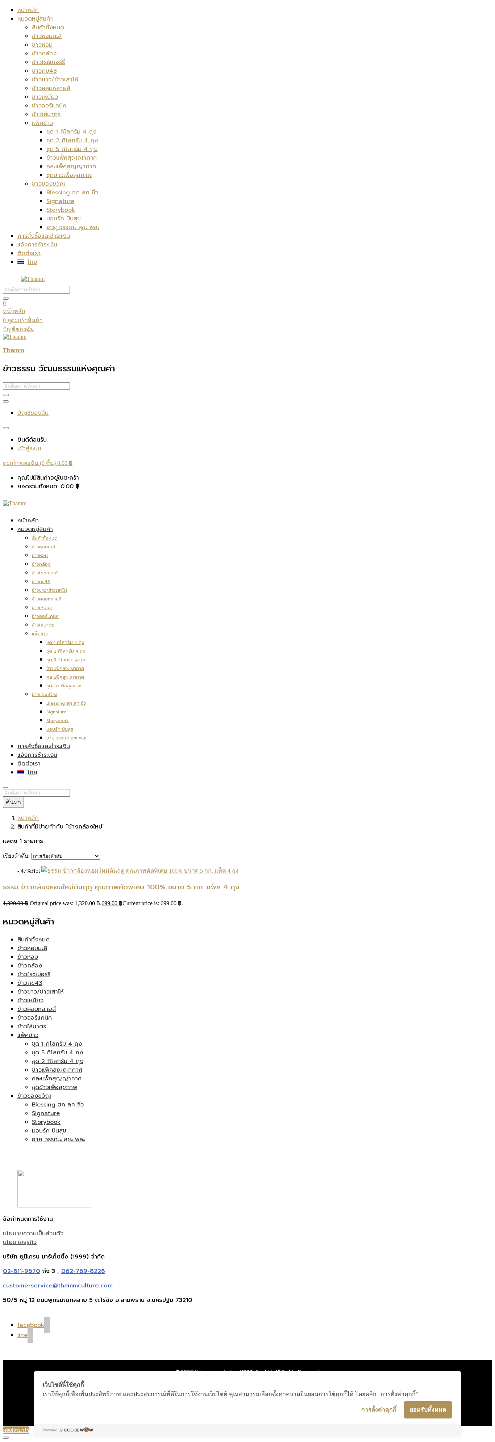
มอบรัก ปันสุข (63, 218)
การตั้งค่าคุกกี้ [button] (378, 1409)
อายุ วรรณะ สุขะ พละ (72, 227)
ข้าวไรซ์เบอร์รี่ (48, 62)
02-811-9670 (21, 1271)
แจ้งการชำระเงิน (37, 244)
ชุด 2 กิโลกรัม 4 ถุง (72, 140)
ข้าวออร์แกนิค (49, 105)
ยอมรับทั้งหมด (428, 1409)
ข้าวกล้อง (44, 53)
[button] (37, 463)
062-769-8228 (83, 1271)
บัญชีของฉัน (18, 329)
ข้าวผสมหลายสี (51, 88)
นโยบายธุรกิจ (20, 1242)
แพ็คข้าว (42, 123)
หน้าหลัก (28, 10)
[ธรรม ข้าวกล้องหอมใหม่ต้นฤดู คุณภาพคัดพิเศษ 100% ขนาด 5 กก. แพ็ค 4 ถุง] (139, 871)
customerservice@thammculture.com (58, 1285)
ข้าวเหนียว (45, 97)
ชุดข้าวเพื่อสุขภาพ (69, 175)
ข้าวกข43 (44, 71)
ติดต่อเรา (29, 253)
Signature (60, 201)
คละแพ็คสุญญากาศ (71, 166)
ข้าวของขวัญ (49, 184)
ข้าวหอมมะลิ (47, 36)
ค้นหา (13, 802)
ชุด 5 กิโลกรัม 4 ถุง (71, 149)
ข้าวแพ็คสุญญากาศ (71, 157)
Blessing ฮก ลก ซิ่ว (72, 192)
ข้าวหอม (42, 45)
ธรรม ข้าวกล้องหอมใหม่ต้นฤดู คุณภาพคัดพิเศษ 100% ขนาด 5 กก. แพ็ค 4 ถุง (121, 887)
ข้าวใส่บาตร (46, 114)
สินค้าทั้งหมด (48, 27)
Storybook (60, 210)
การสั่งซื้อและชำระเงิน (43, 236)
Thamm (13, 350)
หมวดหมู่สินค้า (35, 18)
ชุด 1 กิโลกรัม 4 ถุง (71, 131)
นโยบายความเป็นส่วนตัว (33, 1233)
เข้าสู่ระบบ (29, 448)
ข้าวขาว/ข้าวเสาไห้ (55, 79)
